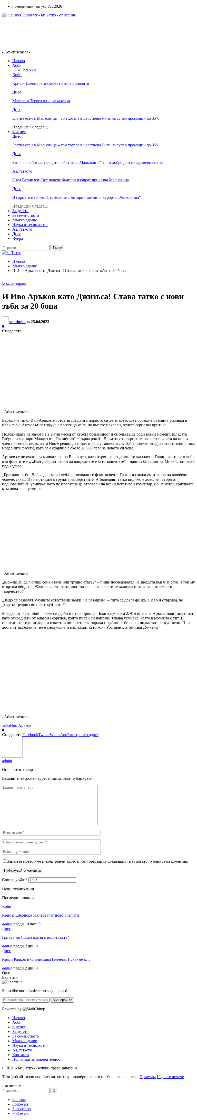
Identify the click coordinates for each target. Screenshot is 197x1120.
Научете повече (170, 1077)
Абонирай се (62, 1000)
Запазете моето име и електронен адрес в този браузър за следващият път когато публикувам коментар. (97, 861)
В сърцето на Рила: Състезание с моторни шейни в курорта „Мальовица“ (76, 197)
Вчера (17, 238)
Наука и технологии (30, 224)
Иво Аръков (20, 725)
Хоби (17, 65)
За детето (20, 211)
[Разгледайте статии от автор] (12, 756)
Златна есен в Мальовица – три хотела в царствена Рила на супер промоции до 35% (85, 118)
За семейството (25, 215)
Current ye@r (14, 880)
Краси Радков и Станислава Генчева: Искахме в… (46, 959)
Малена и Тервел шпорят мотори (41, 101)
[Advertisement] (95, 33)
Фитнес (19, 131)
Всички (29, 70)
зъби (6, 725)
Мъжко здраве (24, 220)
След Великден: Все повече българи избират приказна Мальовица (70, 180)
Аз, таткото (22, 171)
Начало (18, 61)
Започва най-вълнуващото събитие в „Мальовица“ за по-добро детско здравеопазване (87, 162)
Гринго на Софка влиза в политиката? (35, 937)
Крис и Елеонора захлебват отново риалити (50, 83)
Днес (16, 92)
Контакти (20, 1054)
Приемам (148, 1077)
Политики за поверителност (37, 1059)
